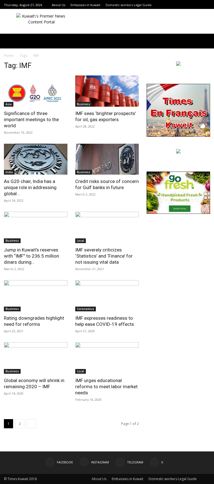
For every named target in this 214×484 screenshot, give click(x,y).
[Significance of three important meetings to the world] (35, 91)
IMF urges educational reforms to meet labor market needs (106, 386)
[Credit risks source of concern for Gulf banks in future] (107, 159)
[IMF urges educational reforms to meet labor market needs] (107, 358)
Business (83, 104)
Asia (9, 104)
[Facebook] (186, 5)
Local (80, 241)
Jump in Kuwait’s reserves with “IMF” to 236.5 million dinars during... (31, 256)
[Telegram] (200, 5)
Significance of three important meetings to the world (31, 119)
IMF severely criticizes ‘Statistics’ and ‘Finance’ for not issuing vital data (104, 256)
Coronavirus (85, 309)
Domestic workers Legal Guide (129, 5)
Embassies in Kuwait (85, 5)
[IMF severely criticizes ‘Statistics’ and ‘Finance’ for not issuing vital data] (107, 227)
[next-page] (31, 423)
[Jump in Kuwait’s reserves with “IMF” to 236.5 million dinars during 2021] (35, 227)
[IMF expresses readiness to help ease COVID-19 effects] (107, 296)
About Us (58, 5)
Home (9, 55)
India (9, 172)
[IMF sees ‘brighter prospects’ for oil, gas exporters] (107, 91)
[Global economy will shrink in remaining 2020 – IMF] (35, 358)
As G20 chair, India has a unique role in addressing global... (30, 187)
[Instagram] (193, 5)
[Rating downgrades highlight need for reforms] (35, 296)
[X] (207, 5)
